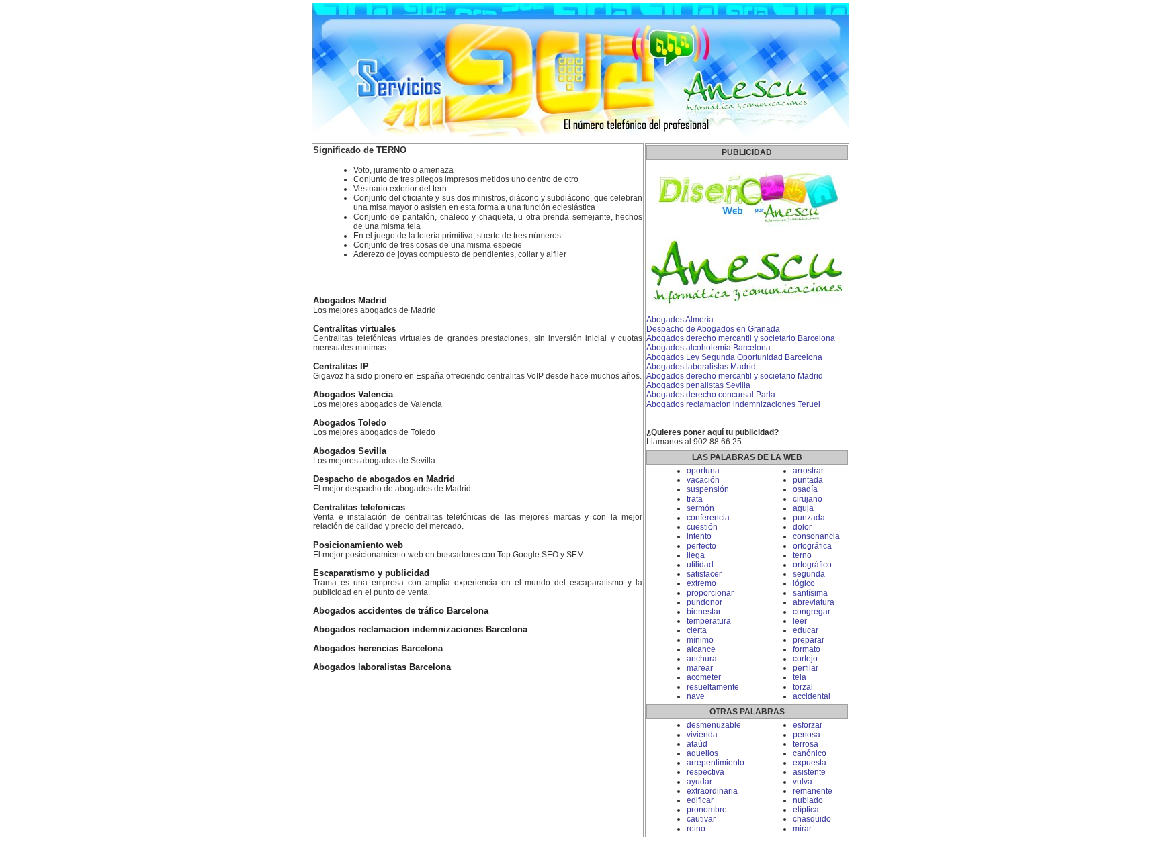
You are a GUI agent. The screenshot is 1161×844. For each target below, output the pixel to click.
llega (696, 555)
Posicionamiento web (358, 545)
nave (696, 696)
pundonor (704, 602)
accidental (811, 696)
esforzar (807, 725)
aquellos (702, 753)
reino (696, 828)
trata (695, 499)
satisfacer (704, 574)
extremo (701, 583)
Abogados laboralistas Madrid (701, 366)
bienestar (704, 611)
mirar (802, 828)
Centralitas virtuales (354, 329)
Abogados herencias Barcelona (378, 648)
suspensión (708, 489)
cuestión (702, 527)
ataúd (697, 744)
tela (799, 677)
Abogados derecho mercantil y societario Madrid (734, 376)
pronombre (707, 809)
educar (805, 630)
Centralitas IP (341, 366)
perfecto (701, 546)
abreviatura (813, 602)
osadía (805, 489)
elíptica (806, 809)
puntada (808, 480)
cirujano (807, 499)
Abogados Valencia (353, 395)
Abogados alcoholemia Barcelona (708, 348)
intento (699, 536)
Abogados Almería (680, 319)
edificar (700, 800)
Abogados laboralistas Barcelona (382, 667)
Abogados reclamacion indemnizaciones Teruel (733, 404)
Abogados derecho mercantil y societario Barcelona (740, 338)
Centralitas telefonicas (359, 507)
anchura (702, 658)
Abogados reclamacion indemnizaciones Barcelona (420, 630)
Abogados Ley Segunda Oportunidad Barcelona (734, 357)
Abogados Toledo (349, 423)
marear (700, 668)
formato (806, 649)
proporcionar (710, 593)
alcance (701, 649)
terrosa (805, 744)
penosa (806, 734)
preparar (808, 640)
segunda (809, 574)
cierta (697, 630)
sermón (700, 508)
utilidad (700, 564)
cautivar (701, 819)
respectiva (705, 772)
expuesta (809, 762)
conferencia (708, 517)
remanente (812, 791)
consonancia (816, 536)
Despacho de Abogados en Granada (713, 329)
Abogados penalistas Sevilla (698, 385)
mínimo (700, 640)
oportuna (703, 470)
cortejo (805, 658)
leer (800, 621)
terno (802, 555)
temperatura (709, 621)
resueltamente (713, 687)
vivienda (702, 734)
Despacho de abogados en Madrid (384, 479)
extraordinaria (712, 791)
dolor (802, 527)
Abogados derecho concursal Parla (710, 395)
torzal (803, 687)
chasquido (812, 819)
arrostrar (808, 470)
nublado (808, 800)
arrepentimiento (715, 762)
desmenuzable (714, 725)
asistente (809, 772)
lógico (804, 583)
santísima (810, 593)
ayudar (699, 781)
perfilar (805, 668)
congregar (811, 611)
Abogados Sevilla (349, 451)
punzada (809, 517)
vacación (703, 480)
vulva (802, 781)
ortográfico (812, 564)
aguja (803, 508)
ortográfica (812, 546)
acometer (704, 677)
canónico (809, 753)
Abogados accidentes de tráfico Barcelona (400, 611)
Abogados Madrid (350, 301)
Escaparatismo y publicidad (371, 573)
